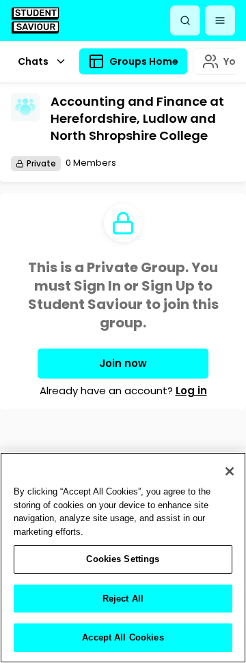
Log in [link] (191, 390)
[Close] (230, 471)
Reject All (123, 598)
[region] (123, 557)
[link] (35, 20)
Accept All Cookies (122, 637)
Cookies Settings (122, 559)
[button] (220, 20)
